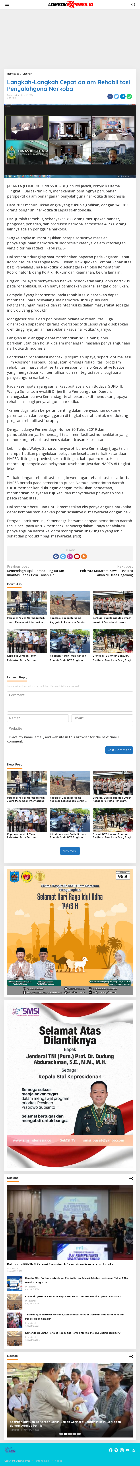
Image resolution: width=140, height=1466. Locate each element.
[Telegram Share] (123, 96)
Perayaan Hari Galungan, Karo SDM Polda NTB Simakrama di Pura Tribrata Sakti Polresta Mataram (66, 1423)
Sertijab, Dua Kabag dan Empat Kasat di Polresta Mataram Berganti (112, 620)
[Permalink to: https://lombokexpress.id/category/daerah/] (131, 1356)
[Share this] (110, 96)
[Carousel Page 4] (74, 1434)
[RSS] (84, 556)
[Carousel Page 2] (65, 1434)
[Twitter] (63, 556)
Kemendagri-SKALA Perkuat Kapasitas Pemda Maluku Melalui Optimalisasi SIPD (72, 1296)
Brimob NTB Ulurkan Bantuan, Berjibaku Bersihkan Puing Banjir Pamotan (112, 658)
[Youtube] (77, 556)
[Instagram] (70, 556)
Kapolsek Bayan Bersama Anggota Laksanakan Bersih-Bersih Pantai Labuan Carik (67, 620)
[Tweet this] (116, 96)
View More (70, 851)
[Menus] (7, 4)
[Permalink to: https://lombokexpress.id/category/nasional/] (131, 1178)
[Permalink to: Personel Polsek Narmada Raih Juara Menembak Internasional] (27, 602)
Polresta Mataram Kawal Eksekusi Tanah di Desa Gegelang (106, 570)
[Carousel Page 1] (61, 1434)
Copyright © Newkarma (17, 1460)
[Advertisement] (70, 38)
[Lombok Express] (70, 4)
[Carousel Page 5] (79, 1434)
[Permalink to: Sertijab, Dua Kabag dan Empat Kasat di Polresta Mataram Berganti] (113, 602)
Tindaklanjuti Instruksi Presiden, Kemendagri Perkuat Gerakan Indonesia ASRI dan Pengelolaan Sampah (74, 1316)
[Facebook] (56, 556)
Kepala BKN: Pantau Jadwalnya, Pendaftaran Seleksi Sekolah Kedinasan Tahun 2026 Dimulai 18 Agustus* (76, 1280)
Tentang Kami (42, 1460)
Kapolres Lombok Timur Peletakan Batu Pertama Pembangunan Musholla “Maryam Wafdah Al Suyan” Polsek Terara (24, 658)
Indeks (58, 1460)
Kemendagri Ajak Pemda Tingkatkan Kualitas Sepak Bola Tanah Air (35, 570)
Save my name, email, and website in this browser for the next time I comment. (63, 739)
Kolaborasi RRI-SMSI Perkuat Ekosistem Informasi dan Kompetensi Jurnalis (60, 1264)
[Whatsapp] (129, 96)
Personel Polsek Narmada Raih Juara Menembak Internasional (26, 620)
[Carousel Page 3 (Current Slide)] (70, 1434)
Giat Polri (11, 97)
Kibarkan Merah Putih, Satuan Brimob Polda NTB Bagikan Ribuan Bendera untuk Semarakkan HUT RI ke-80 (68, 658)
